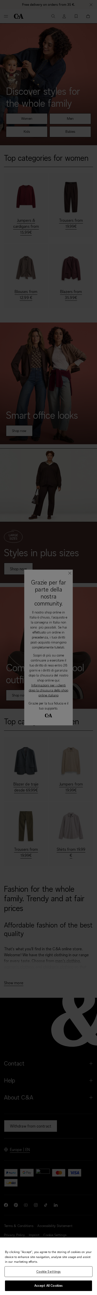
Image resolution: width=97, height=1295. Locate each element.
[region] (48, 1266)
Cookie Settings (48, 1272)
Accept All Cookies (48, 1286)
